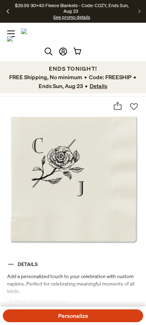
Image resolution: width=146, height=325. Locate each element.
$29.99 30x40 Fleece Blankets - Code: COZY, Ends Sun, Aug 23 (72, 8)
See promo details (71, 17)
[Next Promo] (139, 11)
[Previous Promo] (8, 11)
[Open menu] (11, 34)
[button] (63, 51)
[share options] (117, 105)
